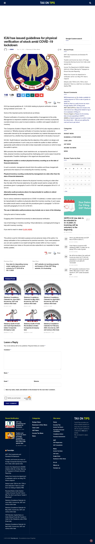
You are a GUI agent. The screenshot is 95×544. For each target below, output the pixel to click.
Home (55, 422)
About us (56, 465)
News (66, 151)
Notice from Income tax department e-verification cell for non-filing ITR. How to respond (76, 77)
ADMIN (12, 49)
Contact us (56, 468)
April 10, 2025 (48, 306)
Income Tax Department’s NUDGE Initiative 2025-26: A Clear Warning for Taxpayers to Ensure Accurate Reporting (76, 69)
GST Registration (57, 442)
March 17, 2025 (9, 332)
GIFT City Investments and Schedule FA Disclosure (20, 424)
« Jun (65, 191)
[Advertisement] (47, 19)
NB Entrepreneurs (69, 97)
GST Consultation (57, 445)
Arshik (66, 103)
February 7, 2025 (49, 332)
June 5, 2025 (8, 306)
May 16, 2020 (20, 49)
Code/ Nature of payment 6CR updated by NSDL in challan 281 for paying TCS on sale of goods (79, 247)
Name (6, 373)
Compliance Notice (58, 434)
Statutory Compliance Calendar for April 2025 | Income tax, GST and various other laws (52, 300)
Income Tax (56, 425)
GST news (67, 144)
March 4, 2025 (28, 332)
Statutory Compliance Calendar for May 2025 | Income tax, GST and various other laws (32, 300)
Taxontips (10, 450)
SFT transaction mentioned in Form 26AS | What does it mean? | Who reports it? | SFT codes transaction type (79, 271)
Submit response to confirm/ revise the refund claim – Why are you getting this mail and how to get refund (77, 120)
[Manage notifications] (91, 540)
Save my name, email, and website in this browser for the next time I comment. (30, 390)
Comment (7, 350)
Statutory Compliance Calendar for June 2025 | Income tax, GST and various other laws (12, 300)
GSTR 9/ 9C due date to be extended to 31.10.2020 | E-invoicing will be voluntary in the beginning (74, 224)
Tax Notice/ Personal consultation (58, 430)
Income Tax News (70, 148)
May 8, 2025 (28, 306)
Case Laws (68, 140)
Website (36, 381)
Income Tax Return (58, 427)
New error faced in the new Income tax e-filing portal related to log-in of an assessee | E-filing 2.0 (77, 110)
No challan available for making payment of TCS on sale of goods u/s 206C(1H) (77, 99)
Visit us (84, 431)
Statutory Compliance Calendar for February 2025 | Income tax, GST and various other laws (51, 327)
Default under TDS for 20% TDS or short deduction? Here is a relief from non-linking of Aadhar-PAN (77, 84)
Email (6, 381)
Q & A (55, 462)
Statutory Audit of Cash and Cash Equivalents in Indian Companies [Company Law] (12, 327)
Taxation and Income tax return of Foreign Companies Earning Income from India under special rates (77, 62)
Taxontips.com (14, 538)
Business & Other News (33, 49)
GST (54, 440)
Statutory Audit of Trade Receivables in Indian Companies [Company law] (32, 327)
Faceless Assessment (59, 436)
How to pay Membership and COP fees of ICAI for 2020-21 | (79, 238)
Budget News (69, 133)
